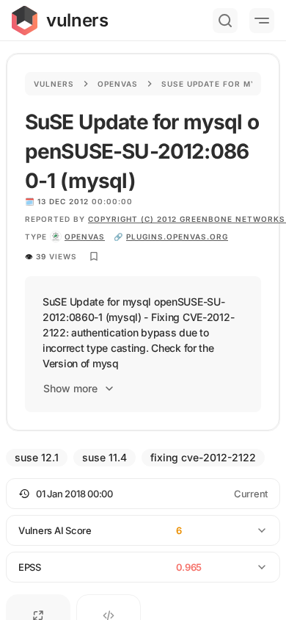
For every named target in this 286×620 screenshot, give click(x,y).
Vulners (54, 83)
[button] (143, 493)
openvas (85, 236)
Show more (70, 388)
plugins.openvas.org (177, 236)
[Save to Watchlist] (94, 256)
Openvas (118, 83)
